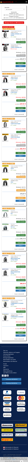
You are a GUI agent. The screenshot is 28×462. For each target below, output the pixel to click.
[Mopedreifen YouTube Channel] (8, 376)
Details (20, 66)
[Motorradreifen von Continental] (21, 425)
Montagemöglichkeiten (8, 357)
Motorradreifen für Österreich (11, 447)
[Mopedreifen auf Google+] (5, 376)
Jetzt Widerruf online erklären (10, 372)
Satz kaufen (21, 63)
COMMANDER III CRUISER (17, 316)
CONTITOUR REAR (15, 137)
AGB (4, 367)
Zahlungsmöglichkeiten (8, 354)
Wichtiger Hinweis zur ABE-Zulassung (14, 22)
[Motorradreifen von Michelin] (21, 434)
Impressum (5, 365)
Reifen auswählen (21, 42)
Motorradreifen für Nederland (11, 449)
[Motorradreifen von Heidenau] (21, 430)
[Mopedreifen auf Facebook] (3, 376)
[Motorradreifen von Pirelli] (7, 439)
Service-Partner (6, 356)
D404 (12, 182)
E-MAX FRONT (14, 78)
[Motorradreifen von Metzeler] (7, 434)
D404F (12, 168)
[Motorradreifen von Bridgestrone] (7, 425)
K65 (12, 213)
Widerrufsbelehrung (7, 371)
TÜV (5, 29)
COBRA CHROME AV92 (16, 47)
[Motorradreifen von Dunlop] (7, 430)
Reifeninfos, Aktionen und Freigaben (11, 352)
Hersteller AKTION (8, 27)
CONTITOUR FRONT (16, 123)
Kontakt (5, 364)
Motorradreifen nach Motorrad (10, 361)
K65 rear (13, 227)
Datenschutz (6, 369)
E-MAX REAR (14, 92)
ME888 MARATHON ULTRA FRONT (15, 259)
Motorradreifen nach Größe (9, 359)
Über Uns (5, 350)
